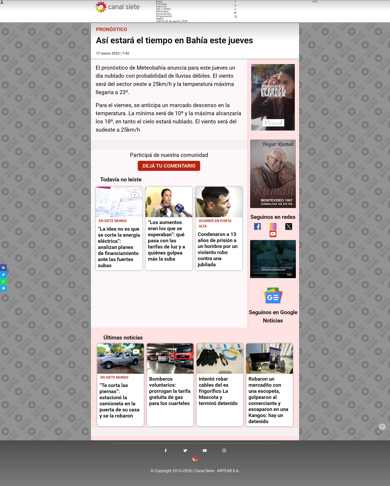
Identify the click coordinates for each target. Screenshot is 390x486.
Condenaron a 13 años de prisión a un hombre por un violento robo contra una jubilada (218, 249)
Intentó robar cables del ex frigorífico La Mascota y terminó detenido (218, 391)
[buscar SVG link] (236, 17)
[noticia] (119, 202)
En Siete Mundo (113, 221)
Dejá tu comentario (169, 166)
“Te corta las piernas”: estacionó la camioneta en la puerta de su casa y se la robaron (119, 400)
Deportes (161, 6)
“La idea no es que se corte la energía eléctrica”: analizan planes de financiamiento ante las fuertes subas (119, 247)
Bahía (159, 1)
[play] (135, 195)
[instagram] (273, 226)
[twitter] (288, 226)
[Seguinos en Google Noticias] (273, 295)
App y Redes (163, 8)
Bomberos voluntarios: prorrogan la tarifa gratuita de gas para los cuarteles (169, 391)
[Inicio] (117, 7)
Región (160, 18)
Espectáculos (163, 13)
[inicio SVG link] (195, 459)
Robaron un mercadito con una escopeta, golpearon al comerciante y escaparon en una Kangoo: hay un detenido (268, 400)
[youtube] (273, 233)
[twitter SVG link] (235, 9)
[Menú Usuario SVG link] (2, 2)
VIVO (315, 1)
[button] (3, 267)
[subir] (382, 427)
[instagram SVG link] (235, 6)
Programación (164, 16)
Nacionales (162, 11)
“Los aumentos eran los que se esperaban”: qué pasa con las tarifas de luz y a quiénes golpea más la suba (166, 240)
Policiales (161, 3)
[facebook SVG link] (235, 2)
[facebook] (257, 226)
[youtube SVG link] (235, 13)
